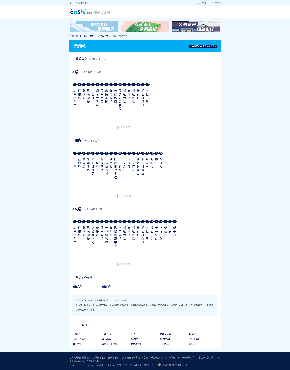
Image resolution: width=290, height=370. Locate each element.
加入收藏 (216, 3)
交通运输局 (93, 166)
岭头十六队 (194, 339)
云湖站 (129, 94)
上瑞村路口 (161, 235)
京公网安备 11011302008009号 (175, 365)
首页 (197, 3)
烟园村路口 (142, 166)
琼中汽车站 (74, 98)
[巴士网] (81, 14)
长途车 (205, 3)
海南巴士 (93, 36)
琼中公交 (104, 36)
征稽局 (79, 94)
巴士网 (83, 36)
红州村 (111, 163)
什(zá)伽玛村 (106, 166)
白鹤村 (170, 231)
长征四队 (106, 286)
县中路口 (164, 344)
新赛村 (138, 94)
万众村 (161, 163)
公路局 (97, 163)
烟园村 (147, 163)
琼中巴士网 (101, 12)
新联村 (165, 231)
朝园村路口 (142, 98)
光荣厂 (134, 334)
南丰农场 (77, 344)
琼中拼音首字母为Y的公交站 (203, 46)
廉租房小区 (136, 344)
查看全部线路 (124, 127)
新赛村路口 (138, 166)
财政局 (83, 94)
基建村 (76, 334)
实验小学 (106, 339)
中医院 (93, 94)
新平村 (174, 231)
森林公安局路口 (110, 344)
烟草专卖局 (97, 98)
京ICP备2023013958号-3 (145, 365)
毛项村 (151, 163)
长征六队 (77, 286)
